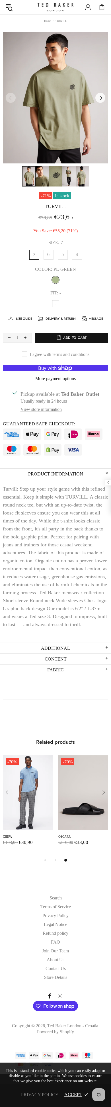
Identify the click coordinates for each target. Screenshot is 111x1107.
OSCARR (64, 836)
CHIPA (7, 836)
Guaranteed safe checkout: (39, 423)
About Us (55, 959)
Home (47, 20)
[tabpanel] (28, 806)
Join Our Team (55, 950)
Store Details (55, 977)
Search (56, 897)
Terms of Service (55, 906)
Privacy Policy (55, 915)
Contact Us (56, 968)
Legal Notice (55, 924)
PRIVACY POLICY (40, 1094)
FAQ (55, 942)
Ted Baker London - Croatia (55, 7)
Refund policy (55, 933)
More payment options (55, 378)
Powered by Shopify (55, 1031)
